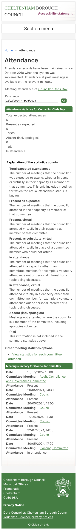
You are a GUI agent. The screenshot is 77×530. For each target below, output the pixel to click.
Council (45, 394)
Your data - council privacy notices (28, 517)
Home (8, 50)
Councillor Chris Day (52, 89)
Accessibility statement (55, 13)
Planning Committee (54, 448)
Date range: (12, 96)
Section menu (38, 28)
